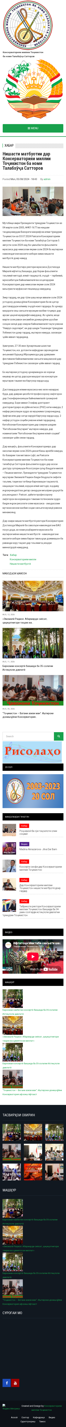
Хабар (9, 145)
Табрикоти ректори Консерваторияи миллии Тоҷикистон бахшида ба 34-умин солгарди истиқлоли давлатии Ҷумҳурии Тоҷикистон (32, 910)
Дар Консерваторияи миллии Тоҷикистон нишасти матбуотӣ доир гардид (40, 888)
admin (47, 179)
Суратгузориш (27, 1421)
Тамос (42, 1421)
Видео (24, 844)
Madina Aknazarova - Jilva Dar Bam (38, 849)
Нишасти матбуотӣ (20, 563)
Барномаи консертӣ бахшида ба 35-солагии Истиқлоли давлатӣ (28, 668)
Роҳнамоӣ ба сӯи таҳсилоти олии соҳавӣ (38, 832)
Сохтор (25, 1417)
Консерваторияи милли (23, 559)
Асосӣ (14, 1417)
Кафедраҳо (39, 1417)
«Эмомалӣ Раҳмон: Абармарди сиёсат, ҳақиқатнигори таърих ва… (25, 621)
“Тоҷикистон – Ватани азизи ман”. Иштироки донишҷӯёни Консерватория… (28, 715)
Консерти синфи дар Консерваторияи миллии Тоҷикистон (40, 868)
